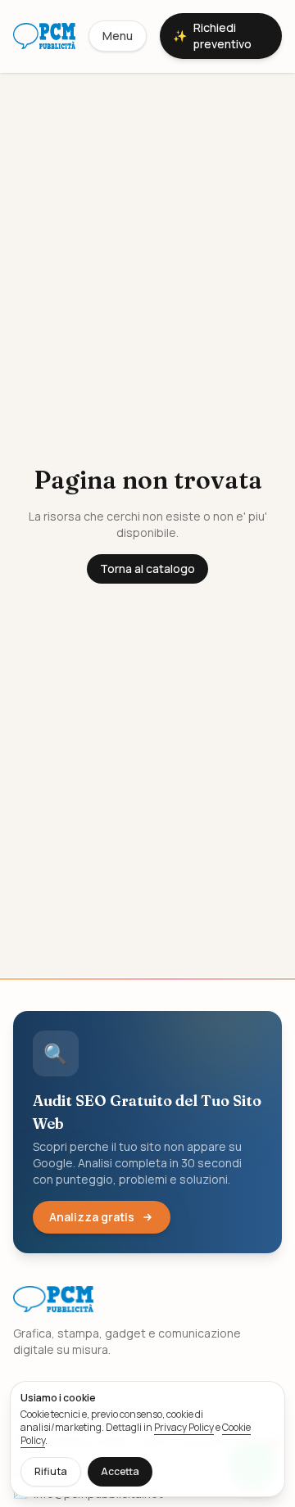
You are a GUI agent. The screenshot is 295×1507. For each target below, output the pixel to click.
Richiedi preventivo (212, 36)
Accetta (120, 1471)
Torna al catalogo (147, 568)
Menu (117, 35)
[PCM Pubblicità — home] (44, 36)
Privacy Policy (184, 1427)
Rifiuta (50, 1471)
